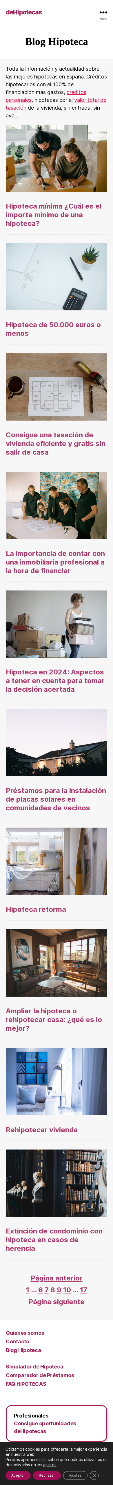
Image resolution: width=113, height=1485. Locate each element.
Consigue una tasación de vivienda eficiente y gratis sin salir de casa (55, 443)
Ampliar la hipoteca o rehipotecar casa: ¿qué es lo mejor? (54, 1019)
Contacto (17, 1341)
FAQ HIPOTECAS (26, 1384)
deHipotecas (24, 12)
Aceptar (18, 1475)
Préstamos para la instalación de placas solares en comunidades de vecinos (56, 799)
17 (83, 1290)
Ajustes (75, 1475)
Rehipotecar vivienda (42, 1130)
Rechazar (47, 1475)
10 (67, 1290)
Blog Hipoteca (23, 1350)
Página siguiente (56, 1301)
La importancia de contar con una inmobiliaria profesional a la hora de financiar (55, 562)
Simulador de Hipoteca (34, 1367)
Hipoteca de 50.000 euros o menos (53, 328)
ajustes (49, 1464)
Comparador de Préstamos (40, 1375)
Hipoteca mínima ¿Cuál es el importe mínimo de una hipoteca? (53, 215)
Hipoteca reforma (36, 909)
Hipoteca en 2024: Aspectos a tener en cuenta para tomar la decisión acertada (55, 680)
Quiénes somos (25, 1333)
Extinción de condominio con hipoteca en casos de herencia (54, 1239)
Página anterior (57, 1278)
